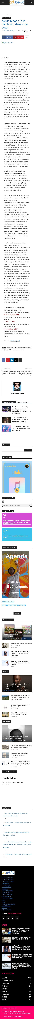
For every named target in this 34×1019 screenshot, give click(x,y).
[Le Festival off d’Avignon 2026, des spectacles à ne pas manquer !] (6, 428)
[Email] (16, 360)
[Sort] (3, 502)
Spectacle (9, 15)
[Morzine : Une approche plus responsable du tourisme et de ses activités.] (5, 663)
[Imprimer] (20, 360)
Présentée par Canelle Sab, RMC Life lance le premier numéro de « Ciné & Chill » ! (20, 653)
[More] (27, 37)
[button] (3, 2)
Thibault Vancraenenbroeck (16, 349)
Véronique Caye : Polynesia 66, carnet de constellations (20, 754)
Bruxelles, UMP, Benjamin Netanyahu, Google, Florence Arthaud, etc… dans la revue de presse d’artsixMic (17, 844)
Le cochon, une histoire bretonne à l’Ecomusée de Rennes (9, 373)
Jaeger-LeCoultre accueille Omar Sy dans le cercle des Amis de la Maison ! (16, 686)
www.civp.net (15, 341)
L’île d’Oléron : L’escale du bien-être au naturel (18, 854)
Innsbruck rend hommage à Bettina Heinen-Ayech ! (21, 938)
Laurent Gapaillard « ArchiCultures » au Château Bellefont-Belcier (21, 746)
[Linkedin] (12, 360)
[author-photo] (17, 390)
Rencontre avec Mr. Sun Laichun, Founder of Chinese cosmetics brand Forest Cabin (20, 697)
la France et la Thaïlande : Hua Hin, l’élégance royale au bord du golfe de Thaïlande (16, 634)
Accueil (3, 15)
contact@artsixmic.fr (14, 913)
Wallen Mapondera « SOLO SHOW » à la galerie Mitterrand (16, 737)
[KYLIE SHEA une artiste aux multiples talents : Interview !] (5, 714)
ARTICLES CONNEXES (9, 402)
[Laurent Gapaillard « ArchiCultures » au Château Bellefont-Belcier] (5, 747)
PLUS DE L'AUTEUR (22, 402)
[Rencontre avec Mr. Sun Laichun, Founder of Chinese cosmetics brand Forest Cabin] (5, 697)
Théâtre (9, 17)
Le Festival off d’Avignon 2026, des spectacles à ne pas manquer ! (21, 428)
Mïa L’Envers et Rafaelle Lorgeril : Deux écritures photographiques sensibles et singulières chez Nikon (21, 763)
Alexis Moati (10, 347)
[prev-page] (3, 435)
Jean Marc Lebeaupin (9, 30)
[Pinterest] (8, 360)
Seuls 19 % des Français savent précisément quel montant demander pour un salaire (21, 966)
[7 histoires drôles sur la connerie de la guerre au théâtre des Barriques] (6, 420)
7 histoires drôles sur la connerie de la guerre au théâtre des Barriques (20, 420)
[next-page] (6, 435)
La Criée (5, 349)
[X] (17, 918)
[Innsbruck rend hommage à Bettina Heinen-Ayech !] (5, 645)
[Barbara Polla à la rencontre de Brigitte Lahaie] (5, 707)
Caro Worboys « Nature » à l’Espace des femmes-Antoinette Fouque (24, 373)
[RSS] (12, 918)
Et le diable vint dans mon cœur (23, 347)
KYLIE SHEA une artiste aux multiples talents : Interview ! (19, 714)
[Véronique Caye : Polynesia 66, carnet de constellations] (5, 755)
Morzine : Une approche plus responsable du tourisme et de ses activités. (21, 663)
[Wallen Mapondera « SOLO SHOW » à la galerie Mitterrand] (17, 733)
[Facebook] (3, 360)
